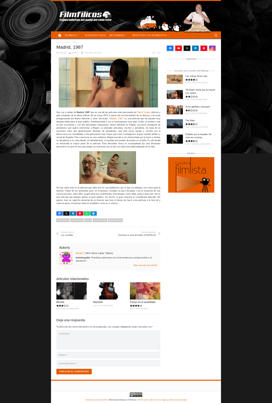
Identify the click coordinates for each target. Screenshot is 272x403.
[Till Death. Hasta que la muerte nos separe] (175, 94)
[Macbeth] (108, 291)
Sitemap (88, 400)
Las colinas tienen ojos (196, 76)
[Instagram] (212, 48)
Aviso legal (161, 400)
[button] (78, 35)
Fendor (110, 305)
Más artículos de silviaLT (146, 265)
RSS (105, 400)
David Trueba (143, 112)
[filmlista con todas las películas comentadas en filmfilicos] (191, 192)
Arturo (146, 309)
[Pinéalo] (80, 213)
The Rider (190, 120)
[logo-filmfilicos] (86, 16)
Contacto (98, 400)
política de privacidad (177, 400)
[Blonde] (71, 291)
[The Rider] (175, 123)
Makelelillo (74, 309)
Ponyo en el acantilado (143, 302)
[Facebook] (170, 48)
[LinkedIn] (195, 48)
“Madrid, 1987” (116, 118)
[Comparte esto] (59, 213)
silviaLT (75, 53)
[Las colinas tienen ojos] (175, 79)
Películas (63, 53)
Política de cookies (146, 400)
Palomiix (204, 83)
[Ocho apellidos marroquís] (175, 109)
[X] (187, 48)
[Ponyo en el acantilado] (145, 291)
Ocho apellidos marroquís (197, 106)
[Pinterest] (203, 48)
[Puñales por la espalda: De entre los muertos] (175, 139)
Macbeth (98, 302)
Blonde (60, 302)
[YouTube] (178, 48)
